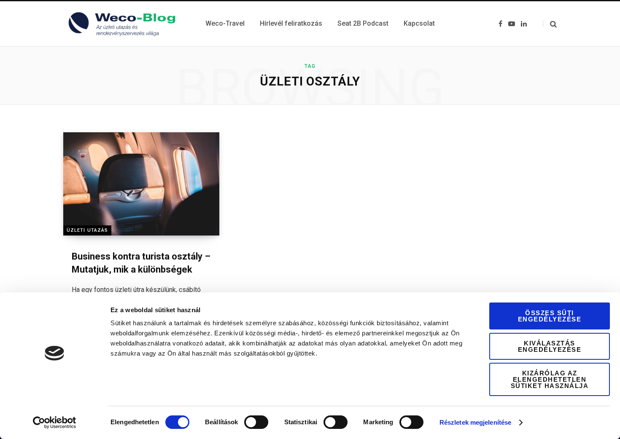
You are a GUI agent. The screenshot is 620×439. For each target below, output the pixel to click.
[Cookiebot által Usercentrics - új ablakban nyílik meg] (55, 422)
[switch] (256, 422)
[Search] (550, 23)
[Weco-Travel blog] (124, 24)
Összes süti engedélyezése (550, 316)
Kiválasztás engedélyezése (550, 346)
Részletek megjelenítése (475, 422)
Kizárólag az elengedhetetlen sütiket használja (550, 379)
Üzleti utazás (87, 230)
